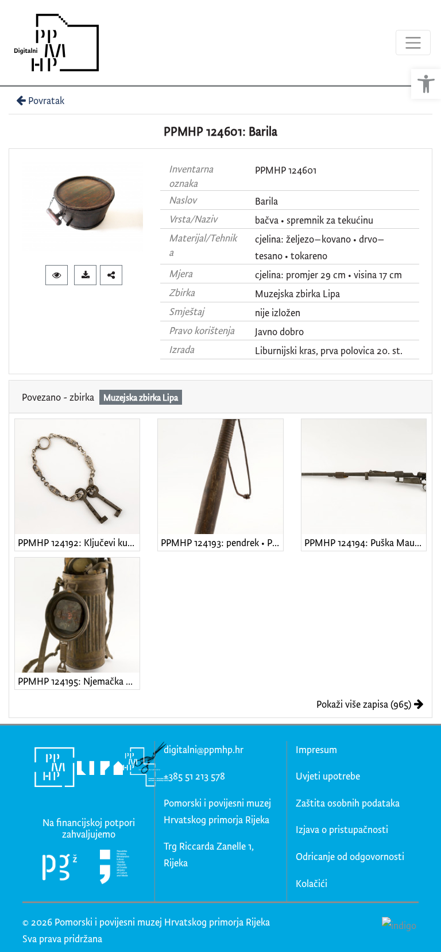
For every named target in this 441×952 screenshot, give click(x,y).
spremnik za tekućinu (330, 220)
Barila (266, 201)
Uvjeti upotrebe (328, 775)
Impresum (316, 749)
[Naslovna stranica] (52, 42)
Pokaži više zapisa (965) (363, 704)
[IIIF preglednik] (56, 275)
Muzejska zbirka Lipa (297, 293)
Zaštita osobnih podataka (348, 802)
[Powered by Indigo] (399, 924)
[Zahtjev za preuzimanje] (85, 275)
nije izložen (277, 312)
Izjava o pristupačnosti (342, 829)
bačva (266, 220)
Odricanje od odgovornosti (350, 856)
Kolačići (311, 883)
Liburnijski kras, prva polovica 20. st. (329, 350)
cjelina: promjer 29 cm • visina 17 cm (328, 274)
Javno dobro (279, 331)
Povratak (46, 100)
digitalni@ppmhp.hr (203, 749)
